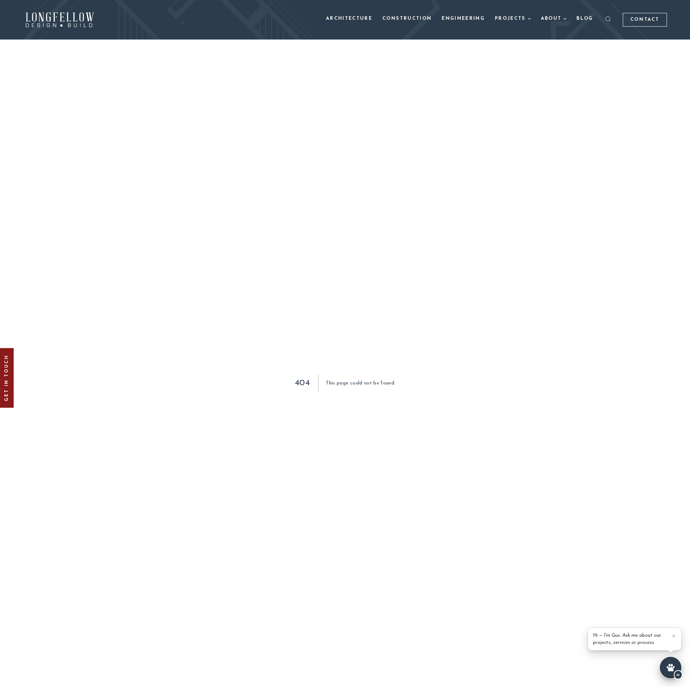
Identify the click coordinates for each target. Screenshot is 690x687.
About (551, 18)
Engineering (463, 18)
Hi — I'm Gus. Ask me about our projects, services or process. (627, 639)
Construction (407, 18)
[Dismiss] (674, 636)
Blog (584, 18)
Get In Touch (7, 378)
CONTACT (644, 19)
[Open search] (608, 19)
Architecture (349, 18)
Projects (510, 18)
